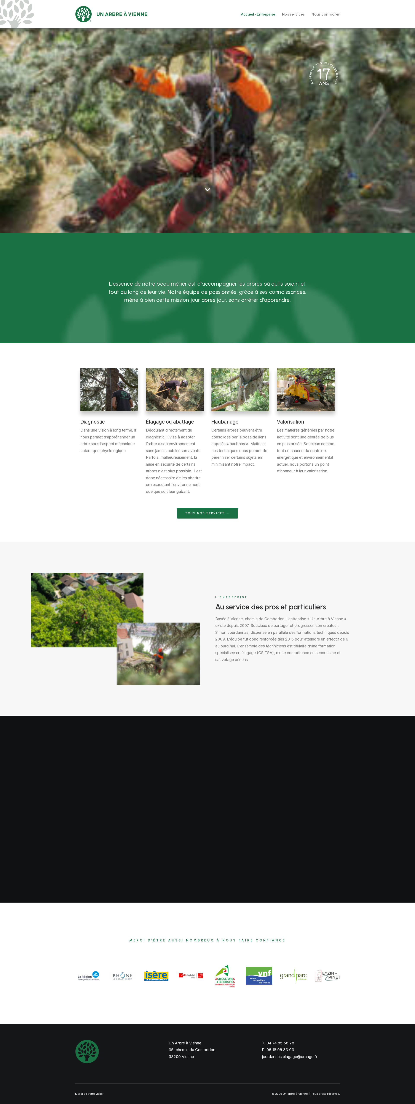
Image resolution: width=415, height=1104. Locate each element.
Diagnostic (92, 422)
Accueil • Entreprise (258, 14)
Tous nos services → (207, 513)
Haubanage (224, 422)
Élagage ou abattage (170, 422)
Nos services (293, 14)
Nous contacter (325, 14)
